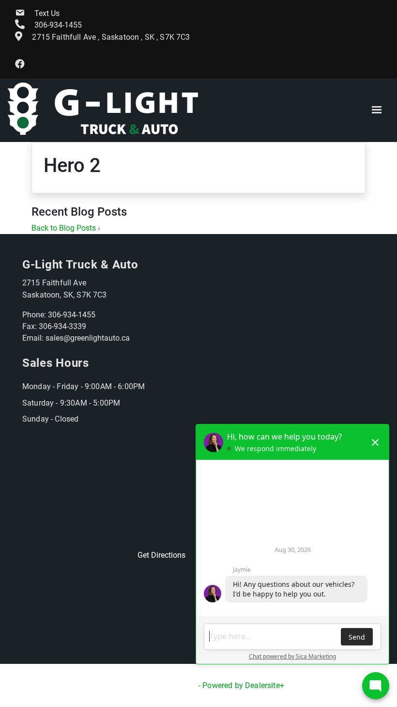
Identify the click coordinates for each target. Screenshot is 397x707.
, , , (111, 37)
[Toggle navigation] (377, 110)
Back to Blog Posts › (65, 228)
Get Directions (161, 555)
